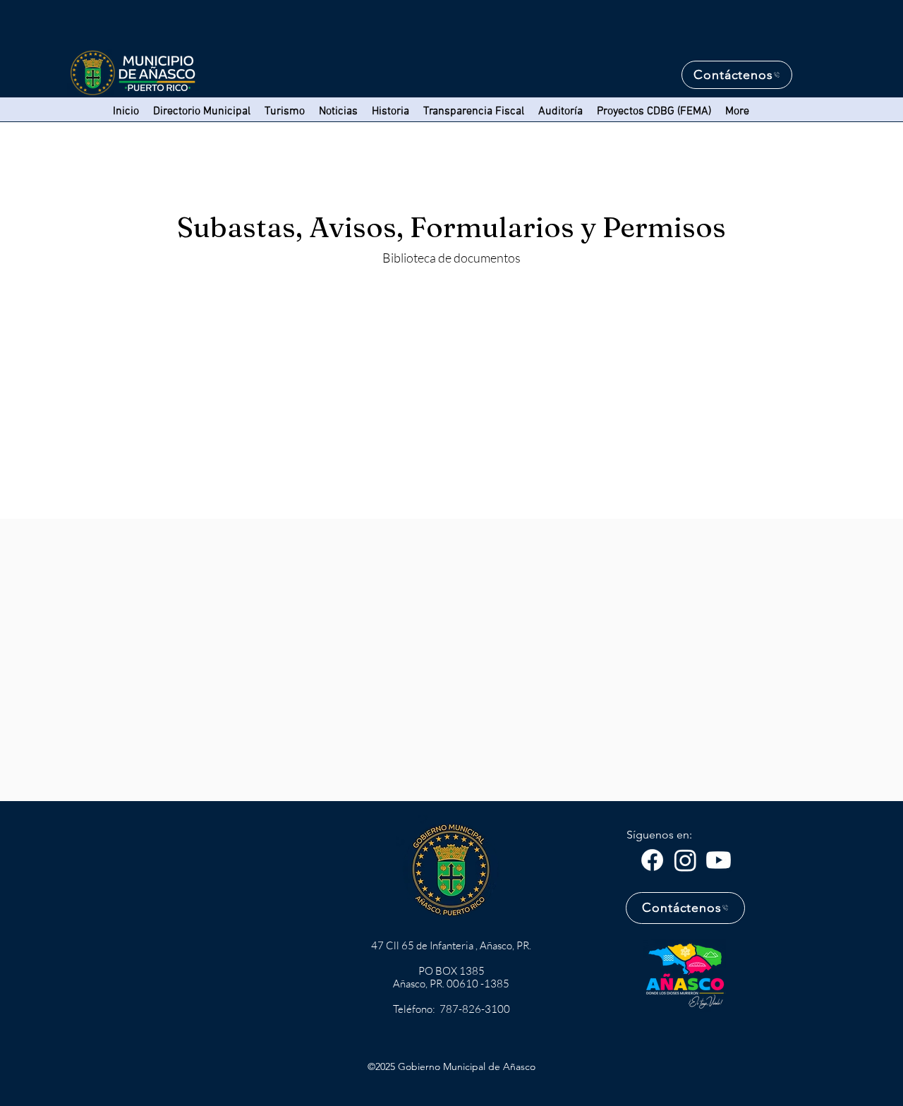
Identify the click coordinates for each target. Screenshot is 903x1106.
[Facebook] (652, 860)
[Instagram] (685, 860)
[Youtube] (718, 860)
